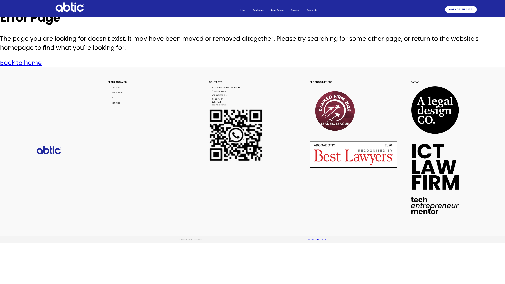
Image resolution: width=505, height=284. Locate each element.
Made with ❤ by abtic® (317, 240)
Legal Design (277, 10)
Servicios (295, 10)
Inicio (243, 10)
